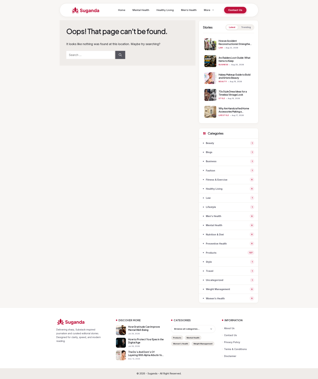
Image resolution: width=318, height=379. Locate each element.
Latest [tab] (232, 27)
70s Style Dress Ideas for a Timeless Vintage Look (233, 93)
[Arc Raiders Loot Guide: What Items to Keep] (210, 61)
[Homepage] (82, 321)
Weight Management (202, 344)
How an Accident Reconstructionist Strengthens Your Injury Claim (235, 44)
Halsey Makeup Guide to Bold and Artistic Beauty (234, 76)
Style (222, 98)
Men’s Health (189, 10)
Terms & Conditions (235, 349)
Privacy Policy (232, 342)
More (207, 10)
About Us (229, 328)
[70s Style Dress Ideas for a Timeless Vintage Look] (210, 95)
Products (177, 338)
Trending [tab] (246, 27)
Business (223, 64)
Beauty (223, 81)
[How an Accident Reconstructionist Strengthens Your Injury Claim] (210, 44)
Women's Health (180, 344)
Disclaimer (230, 356)
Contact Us (235, 10)
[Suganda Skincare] (85, 10)
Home (121, 10)
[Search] (120, 55)
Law (221, 48)
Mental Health (140, 10)
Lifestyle (224, 115)
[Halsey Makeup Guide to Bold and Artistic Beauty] (210, 78)
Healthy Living (165, 10)
